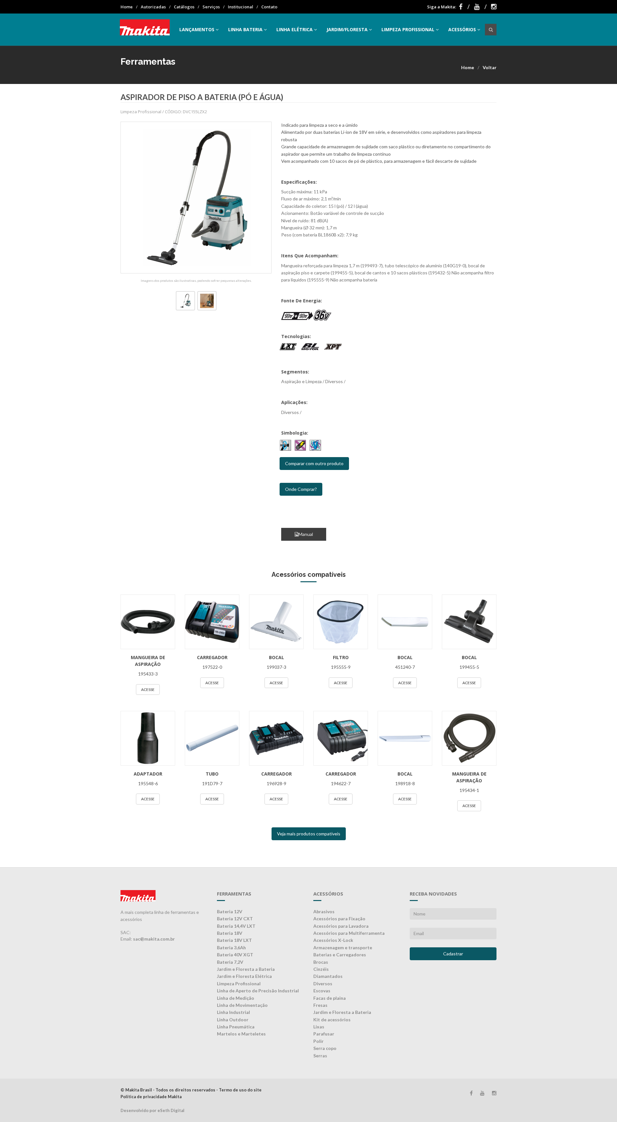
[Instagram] (493, 7)
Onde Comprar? (301, 489)
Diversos (322, 983)
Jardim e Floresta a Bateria (246, 969)
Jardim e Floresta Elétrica (244, 976)
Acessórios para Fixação (339, 918)
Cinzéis (321, 969)
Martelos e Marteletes (241, 1033)
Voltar (489, 67)
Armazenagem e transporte (342, 947)
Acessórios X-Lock (333, 940)
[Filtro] (341, 622)
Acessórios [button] (462, 29)
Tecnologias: (296, 336)
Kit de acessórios (332, 1019)
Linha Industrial (233, 1012)
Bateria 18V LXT (234, 940)
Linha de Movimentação (242, 1005)
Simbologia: (294, 433)
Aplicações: (294, 402)
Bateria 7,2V (230, 962)
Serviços (211, 7)
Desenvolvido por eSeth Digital (152, 1110)
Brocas (320, 962)
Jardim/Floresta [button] (347, 29)
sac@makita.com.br (154, 939)
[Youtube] (480, 7)
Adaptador (148, 774)
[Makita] (145, 30)
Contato (269, 7)
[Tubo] (212, 738)
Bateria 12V (229, 911)
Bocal (276, 657)
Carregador (212, 657)
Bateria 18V (229, 933)
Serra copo (324, 1048)
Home (127, 7)
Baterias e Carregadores (339, 954)
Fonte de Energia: (301, 301)
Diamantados (328, 976)
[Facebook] (464, 7)
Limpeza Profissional (239, 983)
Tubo (212, 774)
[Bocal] (276, 622)
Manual (306, 534)
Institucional (240, 7)
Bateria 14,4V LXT (236, 926)
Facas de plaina (329, 998)
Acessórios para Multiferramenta (349, 933)
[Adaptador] (148, 738)
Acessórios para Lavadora (341, 926)
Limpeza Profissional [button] (407, 29)
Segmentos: (295, 372)
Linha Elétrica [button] (294, 29)
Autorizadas (153, 7)
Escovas (321, 990)
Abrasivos (324, 911)
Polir (318, 1041)
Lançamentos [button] (196, 29)
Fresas (320, 1005)
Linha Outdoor (232, 1019)
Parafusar (323, 1033)
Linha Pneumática (236, 1026)
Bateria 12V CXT (235, 918)
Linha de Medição (235, 998)
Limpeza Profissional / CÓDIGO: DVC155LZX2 (164, 112)
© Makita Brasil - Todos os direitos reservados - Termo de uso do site (191, 1089)
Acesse (148, 689)
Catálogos (184, 7)
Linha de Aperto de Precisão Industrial (258, 990)
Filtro (341, 657)
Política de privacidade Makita (151, 1096)
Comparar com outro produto (314, 463)
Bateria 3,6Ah (231, 947)
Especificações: (299, 182)
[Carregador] (212, 622)
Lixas (318, 1026)
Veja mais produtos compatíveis (308, 833)
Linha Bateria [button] (245, 29)
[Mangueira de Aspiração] (148, 622)
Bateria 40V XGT (235, 954)
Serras (320, 1055)
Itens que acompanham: (309, 256)
